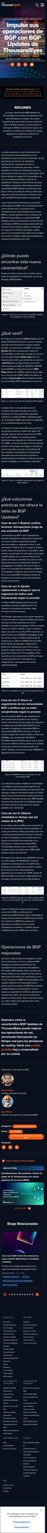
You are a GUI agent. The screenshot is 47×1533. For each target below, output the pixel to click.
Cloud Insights (8, 1328)
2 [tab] (12, 1294)
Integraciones (8, 1355)
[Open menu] (42, 5)
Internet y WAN (8, 1349)
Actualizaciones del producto (25, 1126)
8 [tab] (27, 1294)
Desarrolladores (8, 1446)
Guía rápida (27, 1455)
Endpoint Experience (10, 1340)
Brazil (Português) (14, 96)
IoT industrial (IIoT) (9, 1418)
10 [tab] (32, 1294)
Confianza (26, 1476)
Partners (6, 1491)
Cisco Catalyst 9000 (30, 1394)
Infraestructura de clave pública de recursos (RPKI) (26, 1137)
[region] (22, 1519)
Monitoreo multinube (10, 1421)
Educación (26, 1322)
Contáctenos (7, 1488)
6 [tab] (22, 1294)
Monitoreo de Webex (30, 1424)
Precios (5, 1364)
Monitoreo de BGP (9, 1388)
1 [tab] (10, 1294)
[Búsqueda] (37, 5)
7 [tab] (25, 1294)
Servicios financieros (30, 1325)
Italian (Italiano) (16, 94)
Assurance (6, 1322)
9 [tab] (30, 1294)
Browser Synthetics (9, 1325)
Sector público (28, 1328)
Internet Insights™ (9, 1352)
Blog (4, 1442)
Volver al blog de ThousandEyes (20, 1161)
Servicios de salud (29, 1331)
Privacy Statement (21, 1522)
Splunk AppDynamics (30, 1421)
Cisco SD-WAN (28, 1406)
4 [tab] (17, 1294)
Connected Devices (10, 1331)
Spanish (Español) (29, 91)
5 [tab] (20, 1294)
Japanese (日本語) (28, 94)
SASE (5, 1427)
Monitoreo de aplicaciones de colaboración (8, 1394)
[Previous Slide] (5, 1294)
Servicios (26, 1464)
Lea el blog (20, 1208)
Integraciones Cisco (30, 1403)
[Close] (41, 1510)
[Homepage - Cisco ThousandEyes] (12, 4)
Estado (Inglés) (28, 1467)
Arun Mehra (31, 56)
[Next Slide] (37, 1294)
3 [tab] (15, 1294)
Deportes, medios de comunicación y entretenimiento (30, 1337)
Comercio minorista (29, 1343)
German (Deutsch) (17, 91)
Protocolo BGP (16, 1131)
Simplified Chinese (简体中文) (31, 96)
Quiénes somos (8, 1485)
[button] (4, 1147)
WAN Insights (7, 1376)
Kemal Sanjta (18, 56)
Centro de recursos (9, 1449)
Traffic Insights (8, 1373)
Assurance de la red (10, 1424)
